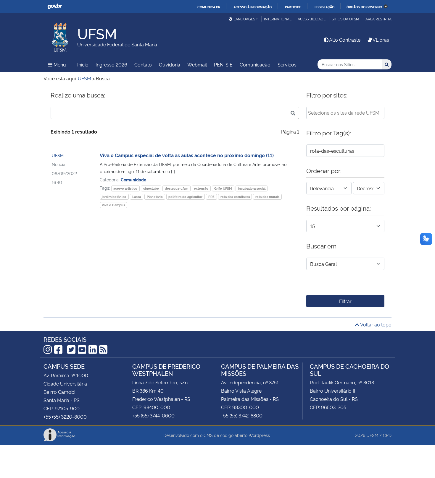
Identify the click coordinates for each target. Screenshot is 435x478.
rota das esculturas (235, 196)
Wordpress (259, 435)
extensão (201, 188)
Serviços (287, 64)
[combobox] (345, 113)
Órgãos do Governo (364, 6)
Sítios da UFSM (345, 18)
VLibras (381, 39)
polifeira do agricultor (185, 196)
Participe (293, 6)
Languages (244, 18)
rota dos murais (267, 196)
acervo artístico (125, 188)
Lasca (136, 196)
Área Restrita (378, 18)
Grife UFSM (223, 188)
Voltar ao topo (375, 324)
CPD (387, 435)
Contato (143, 64)
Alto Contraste (344, 39)
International (277, 18)
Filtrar (345, 301)
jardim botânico (114, 196)
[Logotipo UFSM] (60, 35)
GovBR (54, 6)
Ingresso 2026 (111, 64)
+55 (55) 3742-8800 (241, 415)
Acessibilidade (312, 18)
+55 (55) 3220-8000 (65, 416)
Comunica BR (208, 6)
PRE (211, 196)
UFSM (58, 155)
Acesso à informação (252, 6)
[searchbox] (345, 112)
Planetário (155, 196)
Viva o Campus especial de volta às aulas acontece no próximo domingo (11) (187, 155)
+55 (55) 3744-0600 (153, 415)
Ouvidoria (169, 64)
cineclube (151, 188)
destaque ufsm (176, 188)
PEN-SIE (223, 64)
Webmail (197, 64)
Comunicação (255, 64)
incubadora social (251, 188)
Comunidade (133, 179)
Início (82, 64)
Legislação (324, 6)
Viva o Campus (113, 205)
